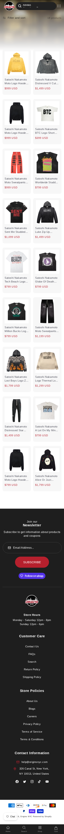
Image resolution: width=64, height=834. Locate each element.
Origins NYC (26, 816)
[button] (58, 6)
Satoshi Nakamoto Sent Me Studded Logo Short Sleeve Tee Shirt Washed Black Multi (16, 230)
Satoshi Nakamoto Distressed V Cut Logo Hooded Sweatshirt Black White (46, 81)
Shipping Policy (32, 677)
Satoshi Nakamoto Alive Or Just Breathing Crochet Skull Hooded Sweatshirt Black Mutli (46, 478)
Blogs (32, 708)
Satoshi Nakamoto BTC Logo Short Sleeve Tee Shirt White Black (46, 131)
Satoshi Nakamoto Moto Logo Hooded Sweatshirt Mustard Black (16, 81)
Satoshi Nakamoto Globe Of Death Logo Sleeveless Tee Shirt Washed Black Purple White (46, 280)
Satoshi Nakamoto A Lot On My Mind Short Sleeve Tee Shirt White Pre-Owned (46, 428)
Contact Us (32, 646)
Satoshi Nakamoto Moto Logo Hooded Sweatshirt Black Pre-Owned (16, 478)
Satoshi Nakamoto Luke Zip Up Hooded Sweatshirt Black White (46, 230)
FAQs (32, 654)
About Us (32, 701)
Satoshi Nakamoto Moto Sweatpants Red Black (16, 180)
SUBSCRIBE (32, 562)
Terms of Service (32, 731)
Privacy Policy (32, 724)
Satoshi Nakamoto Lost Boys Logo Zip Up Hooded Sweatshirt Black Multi (16, 379)
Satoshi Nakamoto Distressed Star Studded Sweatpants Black (16, 428)
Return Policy (32, 669)
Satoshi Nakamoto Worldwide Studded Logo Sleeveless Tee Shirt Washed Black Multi (46, 180)
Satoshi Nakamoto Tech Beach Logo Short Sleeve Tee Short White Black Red (16, 280)
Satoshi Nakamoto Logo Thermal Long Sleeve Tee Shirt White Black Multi (46, 379)
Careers (32, 716)
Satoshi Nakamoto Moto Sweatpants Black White (46, 329)
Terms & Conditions (32, 739)
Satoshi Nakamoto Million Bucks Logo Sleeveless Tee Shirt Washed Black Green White (16, 329)
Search (32, 661)
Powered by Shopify (42, 816)
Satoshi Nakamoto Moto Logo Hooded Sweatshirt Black (16, 131)
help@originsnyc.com (35, 761)
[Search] (20, 6)
